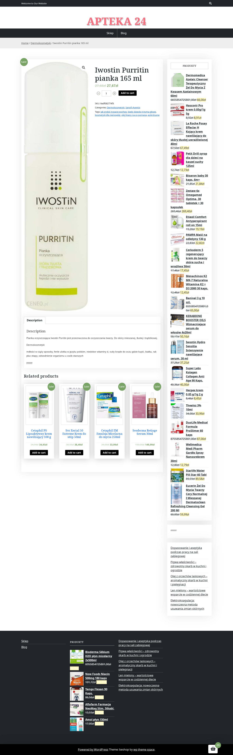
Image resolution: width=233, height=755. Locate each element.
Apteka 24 (117, 21)
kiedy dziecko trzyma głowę (142, 111)
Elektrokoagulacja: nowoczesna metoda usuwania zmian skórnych (187, 604)
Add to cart (127, 93)
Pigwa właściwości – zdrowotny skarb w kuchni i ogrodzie (188, 566)
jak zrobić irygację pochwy (114, 111)
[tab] (34, 320)
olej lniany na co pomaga (134, 115)
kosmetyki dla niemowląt (107, 115)
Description (34, 320)
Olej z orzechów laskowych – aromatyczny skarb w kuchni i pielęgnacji (189, 580)
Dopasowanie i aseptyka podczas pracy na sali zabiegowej (186, 552)
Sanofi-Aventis (133, 107)
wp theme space (144, 749)
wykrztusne (153, 115)
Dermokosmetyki (41, 43)
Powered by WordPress (93, 749)
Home (24, 43)
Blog (124, 33)
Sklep (110, 33)
